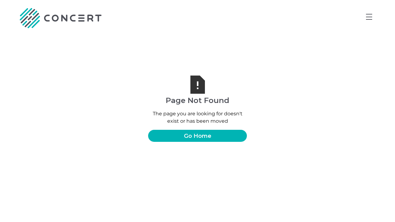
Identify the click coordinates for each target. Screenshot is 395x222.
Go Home (197, 135)
